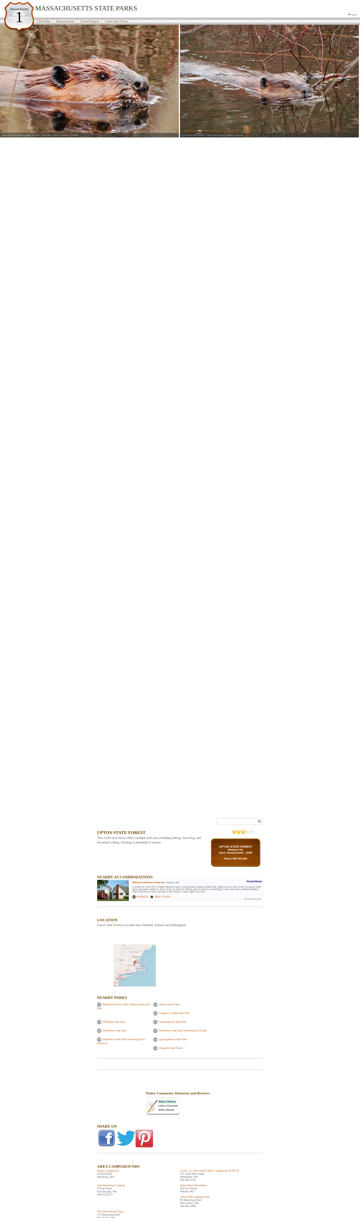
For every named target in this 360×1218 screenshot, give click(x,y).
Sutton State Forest (169, 1004)
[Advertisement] (121, 1095)
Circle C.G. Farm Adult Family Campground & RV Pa (209, 1170)
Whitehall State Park (114, 1021)
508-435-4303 (240, 858)
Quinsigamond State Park (173, 1039)
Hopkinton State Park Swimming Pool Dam (183, 1030)
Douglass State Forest (170, 1048)
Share (354, 15)
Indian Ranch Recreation (193, 1185)
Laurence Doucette (69, 135)
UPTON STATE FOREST (235, 846)
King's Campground (108, 1170)
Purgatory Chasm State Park (174, 1013)
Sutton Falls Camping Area (194, 1196)
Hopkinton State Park (114, 1030)
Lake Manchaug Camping (111, 1185)
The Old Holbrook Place (110, 1211)
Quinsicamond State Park (172, 1021)
